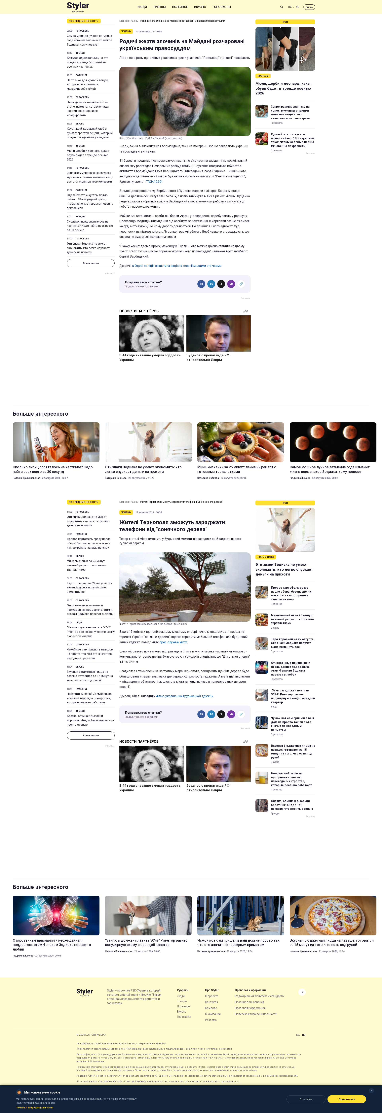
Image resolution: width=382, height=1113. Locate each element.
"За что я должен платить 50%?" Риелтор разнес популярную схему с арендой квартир (91, 632)
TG (211, 284)
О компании (213, 1014)
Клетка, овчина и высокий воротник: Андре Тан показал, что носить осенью (90, 720)
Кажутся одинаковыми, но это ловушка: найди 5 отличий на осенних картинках (87, 62)
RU (297, 7)
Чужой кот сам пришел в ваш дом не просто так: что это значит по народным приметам (90, 654)
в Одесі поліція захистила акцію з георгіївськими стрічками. (177, 266)
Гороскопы (221, 7)
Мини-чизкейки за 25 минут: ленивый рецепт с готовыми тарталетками (236, 469)
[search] (281, 7)
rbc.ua (309, 7)
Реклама (211, 1020)
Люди (142, 7)
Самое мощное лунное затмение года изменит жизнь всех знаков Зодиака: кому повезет (89, 40)
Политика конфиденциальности (256, 1014)
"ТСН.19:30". (154, 182)
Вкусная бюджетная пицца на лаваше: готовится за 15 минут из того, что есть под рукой (90, 676)
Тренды (159, 7)
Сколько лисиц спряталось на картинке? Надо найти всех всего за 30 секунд (90, 226)
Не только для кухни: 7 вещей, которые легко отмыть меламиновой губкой (88, 84)
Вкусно (200, 7)
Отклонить (306, 1099)
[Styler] (78, 7)
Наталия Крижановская (26, 478)
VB (231, 284)
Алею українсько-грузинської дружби (184, 696)
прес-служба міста (173, 642)
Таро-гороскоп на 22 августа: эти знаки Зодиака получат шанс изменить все (89, 587)
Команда (211, 1008)
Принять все (347, 1099)
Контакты (211, 1002)
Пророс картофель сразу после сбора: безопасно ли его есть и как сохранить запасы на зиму (88, 543)
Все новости (91, 263)
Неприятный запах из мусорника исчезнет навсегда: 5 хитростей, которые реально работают (89, 698)
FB (201, 284)
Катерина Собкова (116, 478)
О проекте (211, 996)
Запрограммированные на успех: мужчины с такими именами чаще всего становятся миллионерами (90, 177)
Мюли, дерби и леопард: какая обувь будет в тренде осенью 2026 (88, 155)
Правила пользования (249, 1002)
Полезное (180, 7)
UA (290, 7)
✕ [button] (371, 1090)
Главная (124, 20)
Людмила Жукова (300, 478)
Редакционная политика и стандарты (259, 996)
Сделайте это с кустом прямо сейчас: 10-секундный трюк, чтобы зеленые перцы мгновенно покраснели (90, 201)
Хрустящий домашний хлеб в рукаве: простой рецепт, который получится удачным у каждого (90, 133)
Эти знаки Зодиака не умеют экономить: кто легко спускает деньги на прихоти (88, 248)
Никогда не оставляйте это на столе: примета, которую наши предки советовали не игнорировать (88, 108)
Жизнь (134, 20)
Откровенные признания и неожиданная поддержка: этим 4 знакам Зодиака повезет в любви (90, 610)
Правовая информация (250, 1008)
